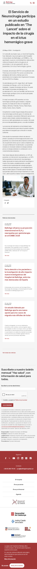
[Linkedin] (22, 458)
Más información (10, 559)
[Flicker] (26, 458)
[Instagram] (18, 458)
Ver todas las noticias (9, 352)
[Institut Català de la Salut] (18, 521)
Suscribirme (7, 405)
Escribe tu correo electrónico (10, 386)
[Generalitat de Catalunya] (18, 514)
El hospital (18, 479)
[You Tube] (14, 458)
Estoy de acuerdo (17, 565)
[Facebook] (5, 458)
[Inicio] (8, 2)
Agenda (18, 494)
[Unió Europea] (18, 536)
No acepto (5, 565)
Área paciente (18, 484)
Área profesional (18, 489)
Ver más (7, 255)
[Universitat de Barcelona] (12, 529)
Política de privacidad (21, 400)
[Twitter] (9, 458)
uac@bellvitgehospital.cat (25, 469)
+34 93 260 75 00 (9, 469)
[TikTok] (30, 458)
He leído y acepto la (15, 400)
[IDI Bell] (27, 529)
